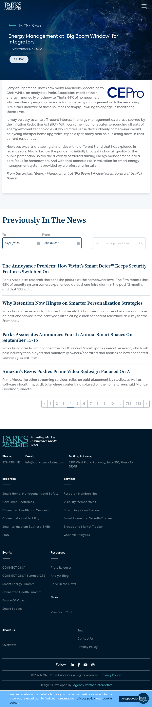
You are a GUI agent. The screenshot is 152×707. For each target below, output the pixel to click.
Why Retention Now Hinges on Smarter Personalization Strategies (72, 303)
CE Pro (19, 59)
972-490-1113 (11, 462)
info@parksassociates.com (44, 462)
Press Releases (61, 567)
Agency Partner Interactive (92, 685)
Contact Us (86, 638)
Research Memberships (80, 493)
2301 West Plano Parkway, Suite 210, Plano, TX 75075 (101, 464)
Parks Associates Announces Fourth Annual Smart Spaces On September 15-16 (67, 337)
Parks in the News (63, 584)
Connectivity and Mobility (20, 518)
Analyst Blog (60, 576)
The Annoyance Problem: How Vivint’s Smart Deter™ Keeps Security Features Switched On (74, 269)
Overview (9, 645)
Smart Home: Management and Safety (30, 493)
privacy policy (86, 698)
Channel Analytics (77, 535)
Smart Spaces (12, 609)
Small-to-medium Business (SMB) (26, 527)
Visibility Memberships (80, 502)
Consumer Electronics (18, 502)
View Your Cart (61, 612)
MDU (5, 535)
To (4, 235)
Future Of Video (13, 600)
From (46, 235)
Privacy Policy (88, 647)
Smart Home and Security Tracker (88, 518)
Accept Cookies (131, 699)
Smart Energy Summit (18, 584)
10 (112, 403)
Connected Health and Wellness (25, 510)
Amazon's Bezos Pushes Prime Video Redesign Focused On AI (67, 371)
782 (138, 403)
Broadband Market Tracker (83, 527)
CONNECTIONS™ (14, 567)
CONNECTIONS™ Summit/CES (23, 576)
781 (128, 403)
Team (82, 630)
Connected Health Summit (21, 592)
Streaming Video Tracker (81, 510)
